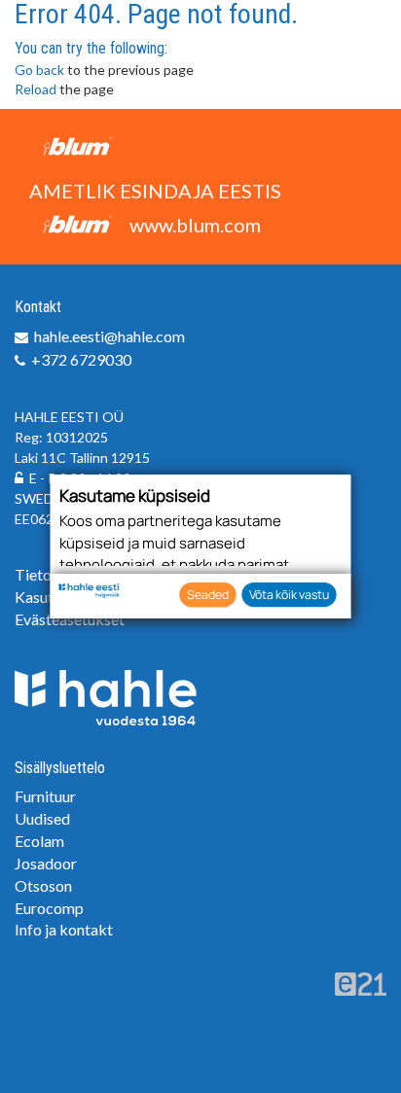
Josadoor (46, 863)
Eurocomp (49, 908)
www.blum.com (195, 224)
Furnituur (45, 796)
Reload (35, 89)
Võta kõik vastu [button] (289, 594)
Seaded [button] (208, 594)
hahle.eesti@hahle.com (109, 336)
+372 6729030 (81, 359)
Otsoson (43, 885)
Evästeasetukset (70, 619)
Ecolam (39, 840)
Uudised (42, 818)
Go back (39, 69)
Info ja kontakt (64, 929)
